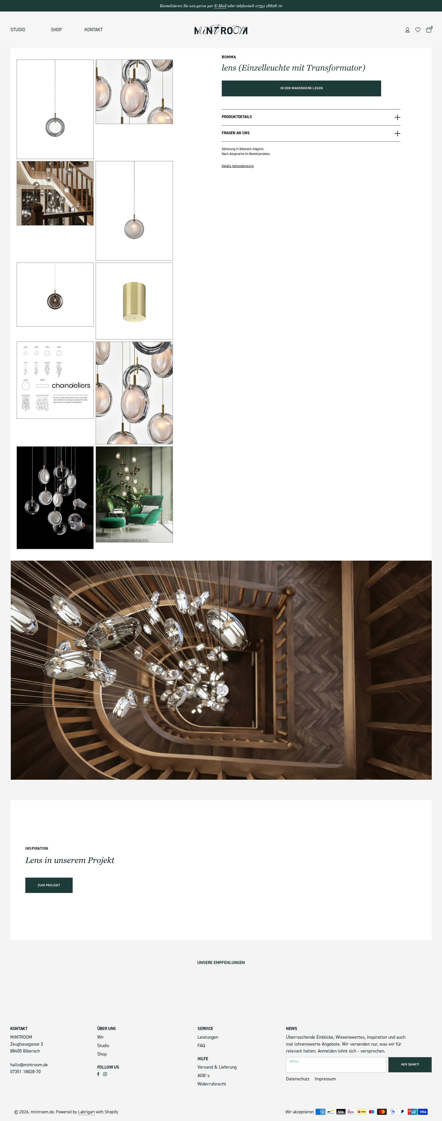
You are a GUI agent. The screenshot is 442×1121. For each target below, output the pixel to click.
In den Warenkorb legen (301, 88)
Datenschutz (298, 1079)
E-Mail (220, 6)
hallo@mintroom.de (29, 1065)
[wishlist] (418, 30)
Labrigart (86, 1112)
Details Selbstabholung (238, 166)
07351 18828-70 (25, 1072)
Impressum (325, 1079)
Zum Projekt (49, 885)
